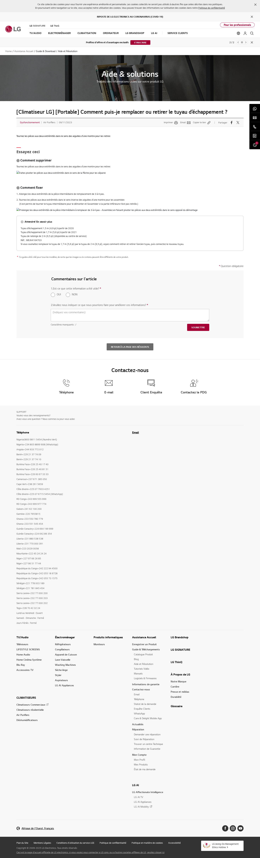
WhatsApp (139, 713)
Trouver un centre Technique (148, 744)
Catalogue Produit (143, 654)
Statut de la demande (145, 704)
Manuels (138, 673)
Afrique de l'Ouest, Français (38, 828)
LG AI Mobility (141, 806)
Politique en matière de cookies (147, 842)
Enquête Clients (142, 708)
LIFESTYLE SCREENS (28, 649)
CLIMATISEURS (26, 697)
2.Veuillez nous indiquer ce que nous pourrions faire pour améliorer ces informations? (99, 305)
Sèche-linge (61, 670)
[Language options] (238, 33)
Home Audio (23, 654)
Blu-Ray (20, 664)
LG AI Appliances (64, 685)
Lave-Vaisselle (62, 659)
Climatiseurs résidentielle (30, 709)
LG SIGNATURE (180, 649)
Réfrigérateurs (63, 644)
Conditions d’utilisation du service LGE (75, 842)
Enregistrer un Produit (144, 644)
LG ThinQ (176, 662)
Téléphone (139, 699)
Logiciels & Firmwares (145, 678)
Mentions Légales (42, 842)
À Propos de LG (180, 674)
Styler (58, 675)
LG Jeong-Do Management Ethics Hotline (225, 845)
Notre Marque (178, 681)
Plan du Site (22, 842)
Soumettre (198, 327)
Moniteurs (99, 644)
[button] (255, 4)
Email (183, 122)
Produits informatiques (108, 637)
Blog (136, 659)
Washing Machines (65, 664)
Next (246, 42)
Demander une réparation (147, 734)
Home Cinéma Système (29, 659)
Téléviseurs (22, 644)
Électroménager (65, 637)
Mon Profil (139, 759)
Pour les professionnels (237, 25)
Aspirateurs (61, 680)
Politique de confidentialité (211, 7)
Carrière (175, 686)
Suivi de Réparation (144, 739)
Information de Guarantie (147, 748)
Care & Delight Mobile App (148, 718)
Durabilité (176, 696)
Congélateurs (62, 649)
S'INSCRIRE (140, 42)
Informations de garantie (145, 684)
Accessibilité (174, 842)
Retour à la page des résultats (130, 346)
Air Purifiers (22, 715)
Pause (242, 42)
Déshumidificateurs (27, 720)
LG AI (135, 785)
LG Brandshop (179, 637)
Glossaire (176, 706)
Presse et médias (180, 691)
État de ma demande (144, 769)
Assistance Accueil (144, 637)
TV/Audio (22, 637)
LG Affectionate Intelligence (147, 792)
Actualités (137, 724)
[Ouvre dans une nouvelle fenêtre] (225, 828)
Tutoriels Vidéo (141, 668)
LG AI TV (138, 797)
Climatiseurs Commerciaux (30, 704)
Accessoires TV (24, 670)
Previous (238, 42)
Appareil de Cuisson (66, 654)
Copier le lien (199, 122)
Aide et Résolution (143, 664)
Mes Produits (141, 764)
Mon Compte (139, 754)
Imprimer (168, 122)
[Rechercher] (252, 33)
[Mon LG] (245, 33)
